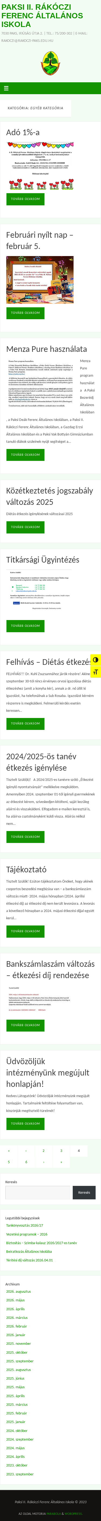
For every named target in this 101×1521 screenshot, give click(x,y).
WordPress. (74, 1514)
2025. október (16, 1353)
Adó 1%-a (23, 133)
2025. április (15, 1396)
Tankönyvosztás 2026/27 (24, 1226)
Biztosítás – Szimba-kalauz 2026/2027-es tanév (41, 1243)
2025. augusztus (18, 1370)
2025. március (16, 1405)
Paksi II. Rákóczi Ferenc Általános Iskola (42, 16)
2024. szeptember (20, 1440)
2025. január (15, 1422)
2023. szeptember (20, 1474)
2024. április (15, 1457)
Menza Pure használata (46, 349)
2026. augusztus (18, 1292)
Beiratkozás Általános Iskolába (29, 1252)
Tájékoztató (26, 870)
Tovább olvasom (25, 199)
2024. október (16, 1431)
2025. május (15, 1387)
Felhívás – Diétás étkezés (49, 662)
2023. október (16, 1466)
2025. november (18, 1344)
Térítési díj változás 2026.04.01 (29, 1260)
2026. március (16, 1318)
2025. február (16, 1413)
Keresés (11, 1182)
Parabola (54, 1514)
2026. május (15, 1300)
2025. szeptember (20, 1361)
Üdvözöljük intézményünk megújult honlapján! (47, 1073)
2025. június (15, 1379)
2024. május (15, 1448)
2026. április (15, 1309)
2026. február (16, 1327)
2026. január (15, 1335)
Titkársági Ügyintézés (42, 560)
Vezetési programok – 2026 (26, 1235)
